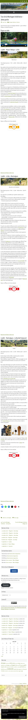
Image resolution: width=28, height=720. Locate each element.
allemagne (3, 663)
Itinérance (18, 22)
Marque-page (16, 517)
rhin (21, 669)
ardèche (3, 517)
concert (5, 665)
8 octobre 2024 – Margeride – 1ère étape (9, 539)
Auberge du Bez (12, 117)
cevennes (2, 665)
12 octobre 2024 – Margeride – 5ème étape (10, 531)
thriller (9, 671)
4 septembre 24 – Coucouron (7, 546)
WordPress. (25, 683)
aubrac (14, 663)
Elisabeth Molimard (6, 421)
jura (25, 665)
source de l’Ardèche (11, 93)
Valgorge (2, 230)
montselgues (9, 517)
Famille (18, 665)
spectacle (25, 669)
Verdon (17, 671)
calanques (21, 663)
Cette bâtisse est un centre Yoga (9, 378)
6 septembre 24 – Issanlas (7, 541)
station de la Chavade (14, 102)
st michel (6, 671)
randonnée (10, 669)
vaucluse (14, 671)
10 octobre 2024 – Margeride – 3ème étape (10, 535)
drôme (10, 665)
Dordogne (7, 665)
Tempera (20, 683)
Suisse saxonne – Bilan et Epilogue (12, 560)
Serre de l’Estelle (21, 260)
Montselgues (11, 277)
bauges (19, 663)
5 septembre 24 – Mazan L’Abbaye (8, 544)
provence (2, 669)
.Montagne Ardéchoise (12, 22)
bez (6, 517)
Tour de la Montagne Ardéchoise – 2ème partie (6, 523)
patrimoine (22, 667)
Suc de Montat (6, 109)
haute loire (22, 665)
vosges (19, 671)
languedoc (2, 666)
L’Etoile (20, 442)
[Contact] (26, 1)
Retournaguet (19, 669)
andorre (8, 663)
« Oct (2, 656)
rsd (23, 669)
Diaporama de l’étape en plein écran (7, 172)
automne (16, 663)
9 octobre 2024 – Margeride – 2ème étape (10, 537)
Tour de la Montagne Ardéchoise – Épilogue (21, 523)
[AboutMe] (25, 1)
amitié (6, 663)
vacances (11, 671)
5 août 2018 (4, 22)
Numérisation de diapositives (15, 553)
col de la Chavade (8, 96)
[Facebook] (21, 1)
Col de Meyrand (21, 227)
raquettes (15, 669)
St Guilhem (2, 671)
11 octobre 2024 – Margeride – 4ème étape (10, 533)
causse (24, 663)
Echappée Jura (14, 665)
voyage (22, 671)
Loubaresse (8, 241)
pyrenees (5, 669)
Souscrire (5, 585)
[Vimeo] (23, 1)
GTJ (19, 665)
